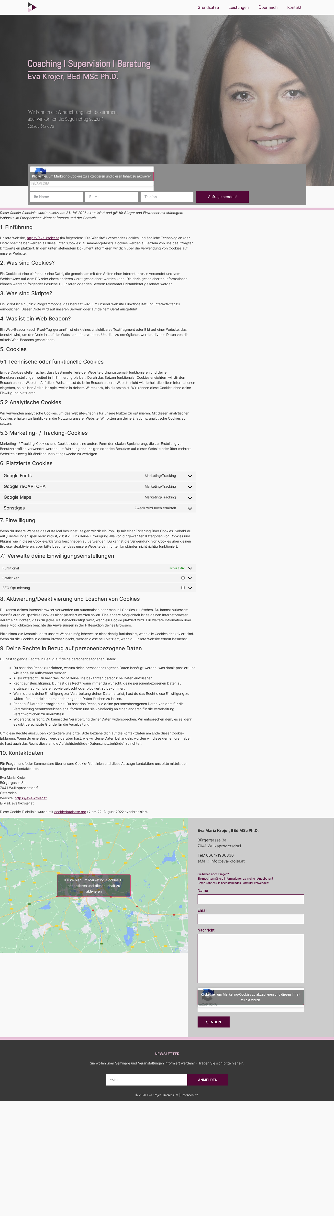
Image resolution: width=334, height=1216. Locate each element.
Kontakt (294, 7)
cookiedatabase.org (70, 812)
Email (202, 911)
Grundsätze (208, 7)
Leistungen (239, 7)
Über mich (268, 7)
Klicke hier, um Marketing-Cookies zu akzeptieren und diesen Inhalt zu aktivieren (92, 176)
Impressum (170, 1095)
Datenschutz (189, 1095)
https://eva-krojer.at (43, 238)
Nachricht (206, 930)
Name (203, 891)
